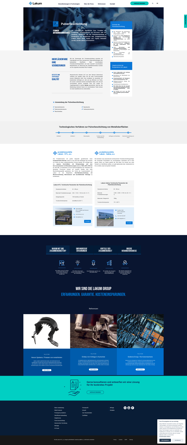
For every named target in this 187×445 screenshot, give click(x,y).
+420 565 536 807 (121, 215)
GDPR (126, 439)
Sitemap (131, 439)
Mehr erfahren (47, 370)
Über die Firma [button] (89, 4)
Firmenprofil (85, 407)
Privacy (115, 439)
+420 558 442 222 (80, 214)
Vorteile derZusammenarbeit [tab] (105, 249)
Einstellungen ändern (164, 436)
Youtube (128, 407)
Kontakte (87, 221)
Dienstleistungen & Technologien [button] (69, 4)
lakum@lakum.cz (79, 217)
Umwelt (84, 410)
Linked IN (125, 407)
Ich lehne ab (177, 440)
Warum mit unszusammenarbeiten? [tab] (58, 249)
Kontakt (112, 4)
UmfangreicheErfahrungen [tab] (81, 249)
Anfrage (112, 407)
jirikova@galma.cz (121, 218)
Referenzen (102, 4)
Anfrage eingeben (139, 3)
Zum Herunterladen (87, 412)
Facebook (132, 407)
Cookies (120, 439)
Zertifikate (84, 415)
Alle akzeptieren (165, 440)
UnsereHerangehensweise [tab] (129, 249)
